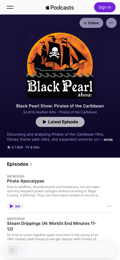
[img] (60, 7)
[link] (20, 164)
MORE (108, 140)
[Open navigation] (10, 7)
